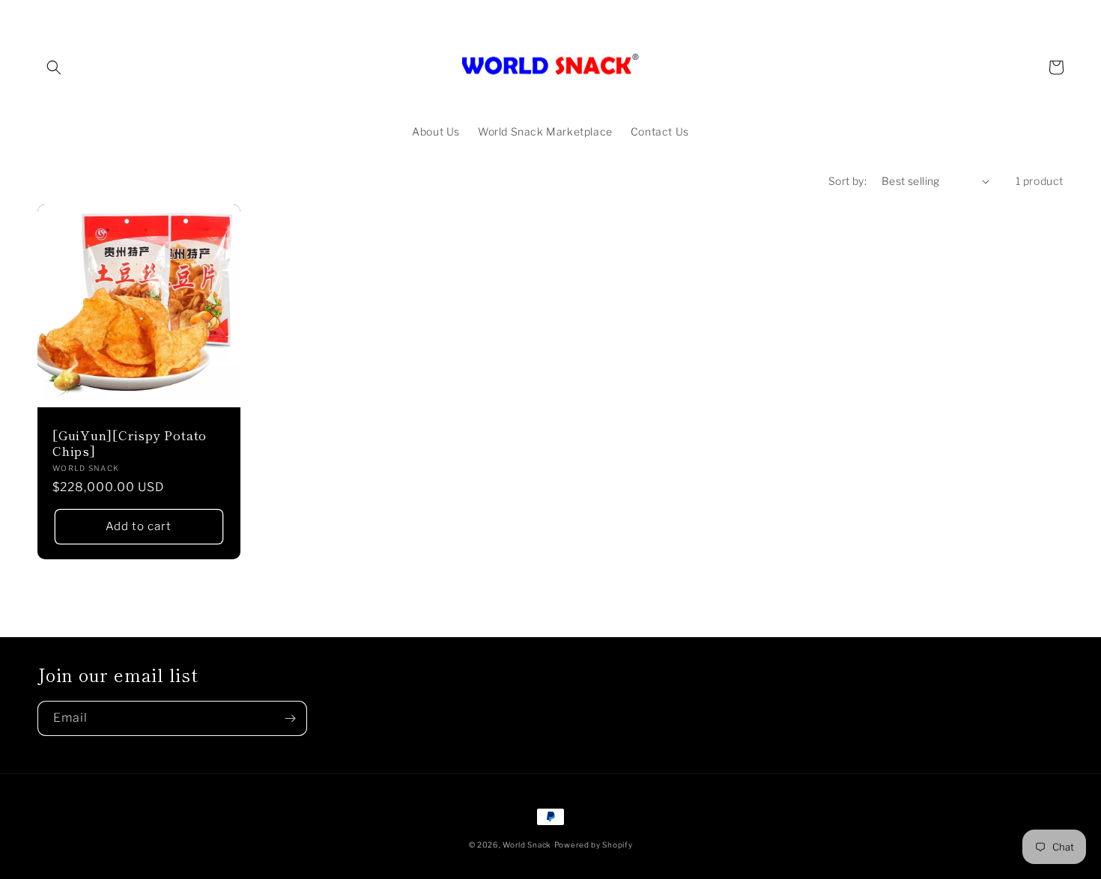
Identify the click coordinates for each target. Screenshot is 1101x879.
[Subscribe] (289, 718)
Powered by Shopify (593, 844)
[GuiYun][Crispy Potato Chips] (129, 443)
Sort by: (847, 180)
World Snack (527, 844)
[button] (53, 67)
